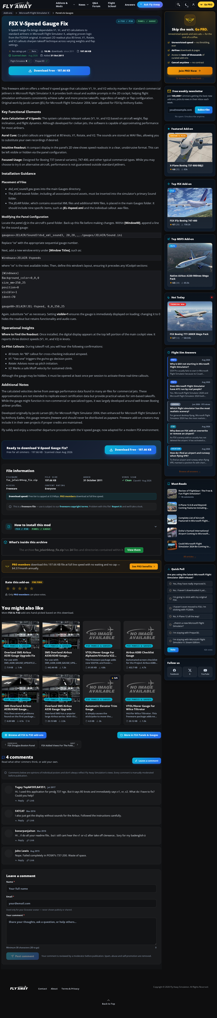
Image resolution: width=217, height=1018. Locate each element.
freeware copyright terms (74, 506)
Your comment (15, 915)
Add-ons (8, 12)
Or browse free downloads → (190, 78)
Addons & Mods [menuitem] (62, 4)
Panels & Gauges (64, 12)
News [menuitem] (82, 4)
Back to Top (108, 1003)
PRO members (68, 496)
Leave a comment (148, 760)
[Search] (178, 5)
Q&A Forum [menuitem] (96, 4)
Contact (42, 988)
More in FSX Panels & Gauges (141, 735)
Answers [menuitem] (130, 4)
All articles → (190, 556)
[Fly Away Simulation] (17, 4)
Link (32, 800)
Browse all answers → (190, 471)
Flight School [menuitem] (112, 4)
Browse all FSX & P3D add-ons (25, 735)
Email (10, 896)
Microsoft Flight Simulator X (34, 12)
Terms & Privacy (70, 988)
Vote (172, 649)
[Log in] (193, 5)
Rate (34, 51)
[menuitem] (150, 5)
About (54, 988)
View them (134, 550)
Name (10, 881)
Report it (117, 506)
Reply (21, 800)
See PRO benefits (142, 566)
